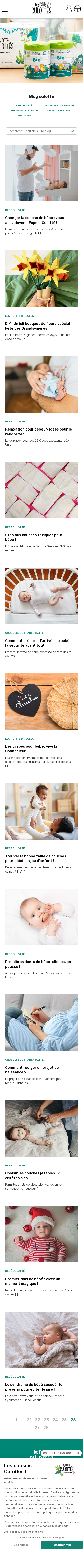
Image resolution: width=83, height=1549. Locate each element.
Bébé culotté (24, 105)
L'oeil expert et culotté (24, 110)
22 (37, 1419)
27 (37, 1427)
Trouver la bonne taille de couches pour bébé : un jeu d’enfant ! (35, 858)
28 (46, 1427)
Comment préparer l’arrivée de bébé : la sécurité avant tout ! (38, 643)
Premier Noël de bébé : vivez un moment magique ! (32, 1281)
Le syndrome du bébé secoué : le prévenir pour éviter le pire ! (33, 1387)
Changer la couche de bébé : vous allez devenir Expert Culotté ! (34, 220)
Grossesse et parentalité (59, 105)
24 (55, 1419)
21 (29, 1419)
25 (64, 1419)
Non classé (24, 115)
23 (46, 1419)
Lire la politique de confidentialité (23, 1531)
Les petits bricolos (59, 110)
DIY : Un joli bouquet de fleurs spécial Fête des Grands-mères (37, 325)
